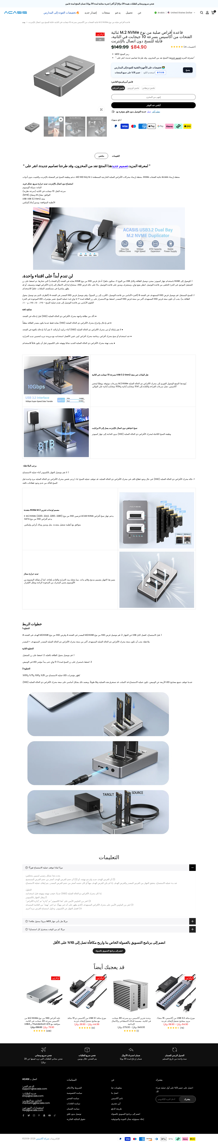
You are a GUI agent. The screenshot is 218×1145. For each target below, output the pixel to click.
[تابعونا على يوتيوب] (49, 1115)
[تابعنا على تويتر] (29, 1115)
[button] (174, 12)
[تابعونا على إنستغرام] (34, 1115)
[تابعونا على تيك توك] (55, 1115)
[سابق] (28, 994)
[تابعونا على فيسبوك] (23, 1115)
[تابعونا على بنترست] (39, 1115)
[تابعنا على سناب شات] (44, 1115)
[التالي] (190, 994)
